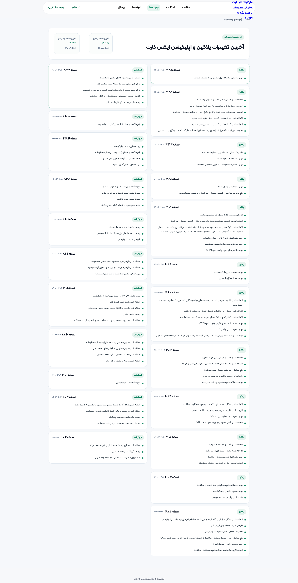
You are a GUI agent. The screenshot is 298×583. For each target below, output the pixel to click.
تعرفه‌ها (136, 8)
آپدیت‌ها (154, 8)
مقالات (186, 8)
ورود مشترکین (56, 8)
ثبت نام (76, 8)
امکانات (170, 8)
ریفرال (121, 8)
